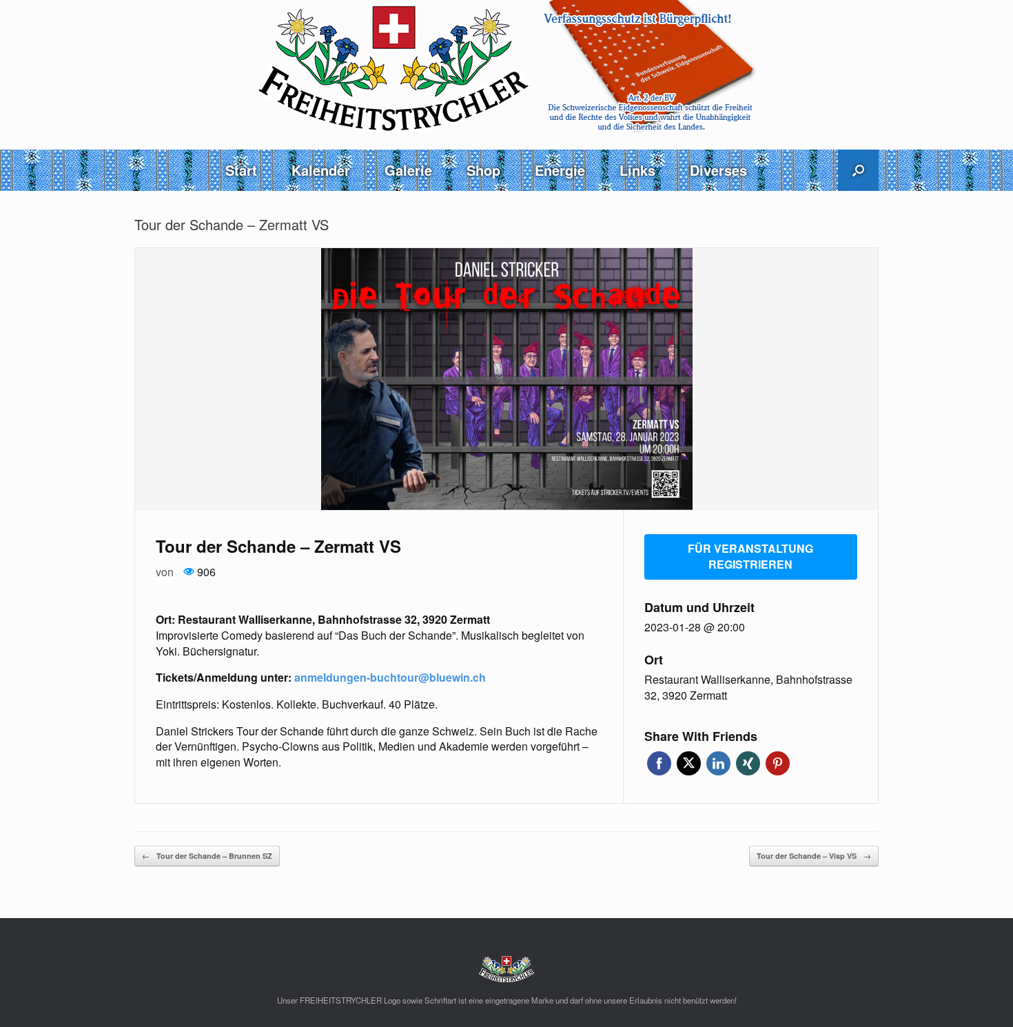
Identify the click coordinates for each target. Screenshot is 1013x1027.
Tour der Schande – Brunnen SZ (207, 856)
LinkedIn (718, 763)
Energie (560, 170)
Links (637, 170)
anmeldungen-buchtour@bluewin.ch (390, 677)
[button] (858, 170)
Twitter (689, 763)
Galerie (408, 170)
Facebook (659, 763)
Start (241, 170)
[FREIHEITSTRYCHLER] (506, 67)
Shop (483, 170)
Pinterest (778, 763)
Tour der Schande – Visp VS (814, 856)
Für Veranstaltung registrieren (750, 556)
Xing (748, 763)
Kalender (320, 170)
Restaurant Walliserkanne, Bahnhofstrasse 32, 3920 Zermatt (748, 687)
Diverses (718, 170)
